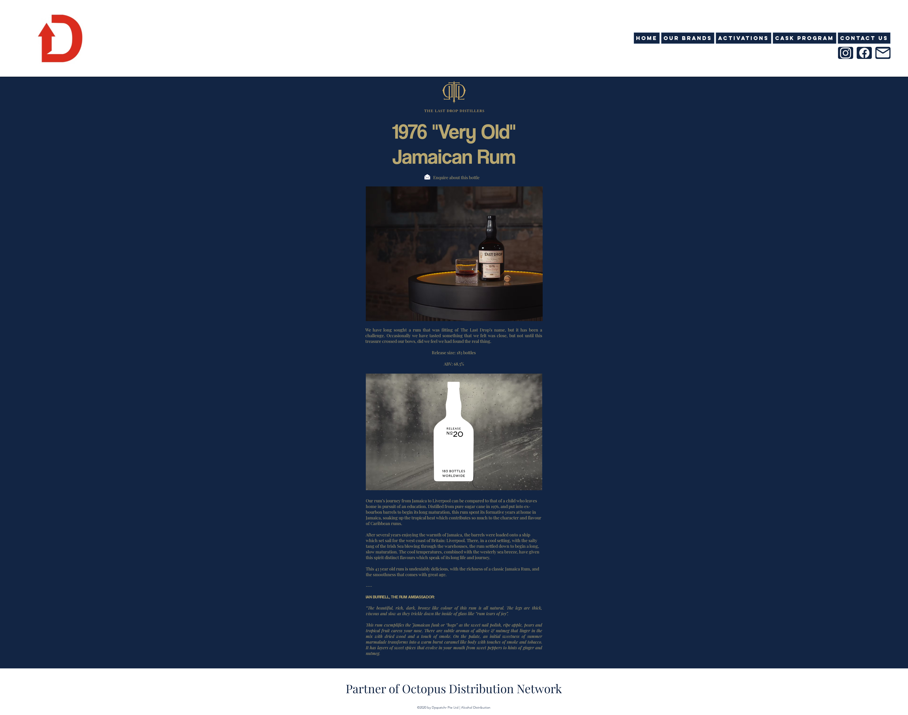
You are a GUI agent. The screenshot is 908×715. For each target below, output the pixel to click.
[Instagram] (845, 53)
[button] (687, 38)
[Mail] (864, 53)
